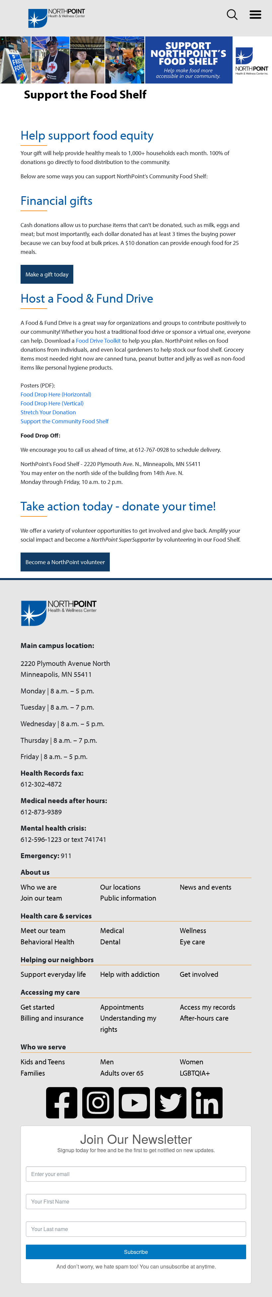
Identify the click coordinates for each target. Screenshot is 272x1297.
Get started (37, 1007)
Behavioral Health (47, 941)
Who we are (39, 887)
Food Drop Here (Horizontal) (56, 394)
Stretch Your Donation (48, 412)
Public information (128, 898)
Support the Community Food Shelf (64, 421)
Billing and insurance (52, 1018)
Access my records (208, 1007)
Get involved (199, 974)
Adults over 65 (122, 1073)
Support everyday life (53, 974)
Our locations (120, 887)
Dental (110, 941)
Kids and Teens (43, 1061)
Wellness (193, 930)
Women (191, 1061)
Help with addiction (130, 974)
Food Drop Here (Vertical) (52, 403)
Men (107, 1061)
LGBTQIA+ (195, 1073)
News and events (206, 887)
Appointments (122, 1007)
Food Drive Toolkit (99, 340)
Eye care (192, 941)
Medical (112, 930)
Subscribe (136, 1252)
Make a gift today (47, 274)
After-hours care (204, 1018)
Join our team (41, 898)
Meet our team (43, 930)
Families (33, 1073)
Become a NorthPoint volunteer (65, 562)
